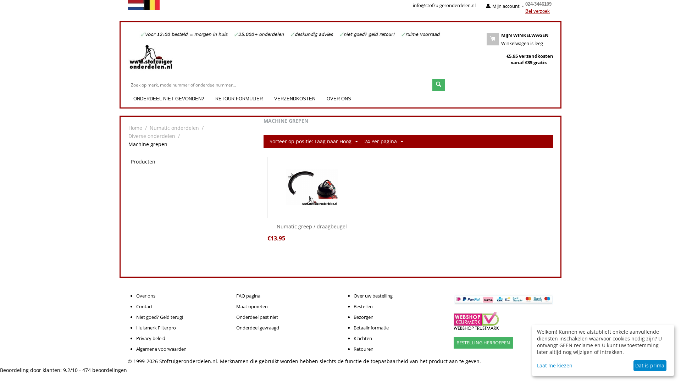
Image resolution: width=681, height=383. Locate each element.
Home (135, 127)
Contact (144, 306)
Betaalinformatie (371, 327)
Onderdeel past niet (257, 317)
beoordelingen (104, 370)
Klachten (363, 338)
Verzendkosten (294, 98)
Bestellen (363, 306)
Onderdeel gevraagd (257, 327)
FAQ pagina (248, 296)
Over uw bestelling (373, 296)
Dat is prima (649, 365)
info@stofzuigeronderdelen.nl (444, 5)
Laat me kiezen (554, 365)
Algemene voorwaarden (161, 349)
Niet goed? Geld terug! (159, 317)
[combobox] (280, 85)
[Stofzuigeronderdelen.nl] (151, 59)
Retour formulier (239, 98)
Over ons (339, 98)
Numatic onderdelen (174, 127)
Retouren (363, 349)
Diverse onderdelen (151, 136)
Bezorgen (363, 317)
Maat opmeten (252, 306)
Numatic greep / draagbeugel (312, 227)
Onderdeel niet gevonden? (168, 98)
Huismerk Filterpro (156, 327)
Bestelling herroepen (483, 342)
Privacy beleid (150, 338)
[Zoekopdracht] (438, 85)
